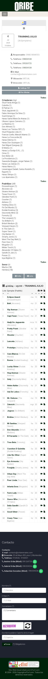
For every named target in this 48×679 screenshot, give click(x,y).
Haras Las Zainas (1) (10, 164)
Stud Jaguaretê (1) (10, 111)
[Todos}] (24, 28)
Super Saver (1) (8, 231)
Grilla (19, 276)
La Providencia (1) (9, 158)
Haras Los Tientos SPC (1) (13, 129)
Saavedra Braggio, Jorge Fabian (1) (17, 161)
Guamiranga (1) (8, 116)
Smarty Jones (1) (9, 237)
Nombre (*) (6, 586)
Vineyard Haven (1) (10, 226)
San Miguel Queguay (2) (12, 145)
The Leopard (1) (9, 218)
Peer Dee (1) (7, 242)
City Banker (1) (8, 234)
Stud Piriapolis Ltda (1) (11, 132)
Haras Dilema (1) (9, 140)
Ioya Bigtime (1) (8, 258)
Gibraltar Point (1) (9, 197)
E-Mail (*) (5, 596)
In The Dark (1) (8, 229)
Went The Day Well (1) (11, 239)
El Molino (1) (7, 148)
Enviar (8, 644)
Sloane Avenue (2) (10, 191)
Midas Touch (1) (9, 247)
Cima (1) (5, 153)
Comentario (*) (8, 606)
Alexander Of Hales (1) (11, 250)
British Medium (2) (9, 223)
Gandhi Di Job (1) (9, 253)
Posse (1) (6, 255)
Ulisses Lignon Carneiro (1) (13, 121)
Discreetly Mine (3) (10, 213)
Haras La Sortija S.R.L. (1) (13, 150)
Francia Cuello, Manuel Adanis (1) (16, 134)
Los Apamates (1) (9, 177)
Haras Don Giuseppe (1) (12, 142)
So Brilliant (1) (8, 221)
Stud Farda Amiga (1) (11, 103)
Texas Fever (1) (8, 194)
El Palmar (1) (7, 108)
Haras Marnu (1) (8, 166)
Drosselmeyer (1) (9, 186)
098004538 (26, 59)
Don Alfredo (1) (8, 126)
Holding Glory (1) (9, 205)
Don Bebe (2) (7, 156)
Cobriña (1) (6, 105)
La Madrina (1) (8, 124)
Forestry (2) (7, 215)
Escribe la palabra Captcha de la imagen (18, 633)
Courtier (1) (7, 199)
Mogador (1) (7, 245)
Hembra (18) (7, 270)
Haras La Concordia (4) (12, 137)
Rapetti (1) (6, 172)
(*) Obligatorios (19, 644)
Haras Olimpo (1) (9, 174)
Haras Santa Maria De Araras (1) (15, 118)
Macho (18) (7, 267)
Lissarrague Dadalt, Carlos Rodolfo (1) (18, 169)
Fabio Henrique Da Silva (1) (13, 113)
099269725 (26, 63)
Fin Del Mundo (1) (9, 207)
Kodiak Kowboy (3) (10, 210)
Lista (31, 276)
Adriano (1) (6, 202)
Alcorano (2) (7, 189)
